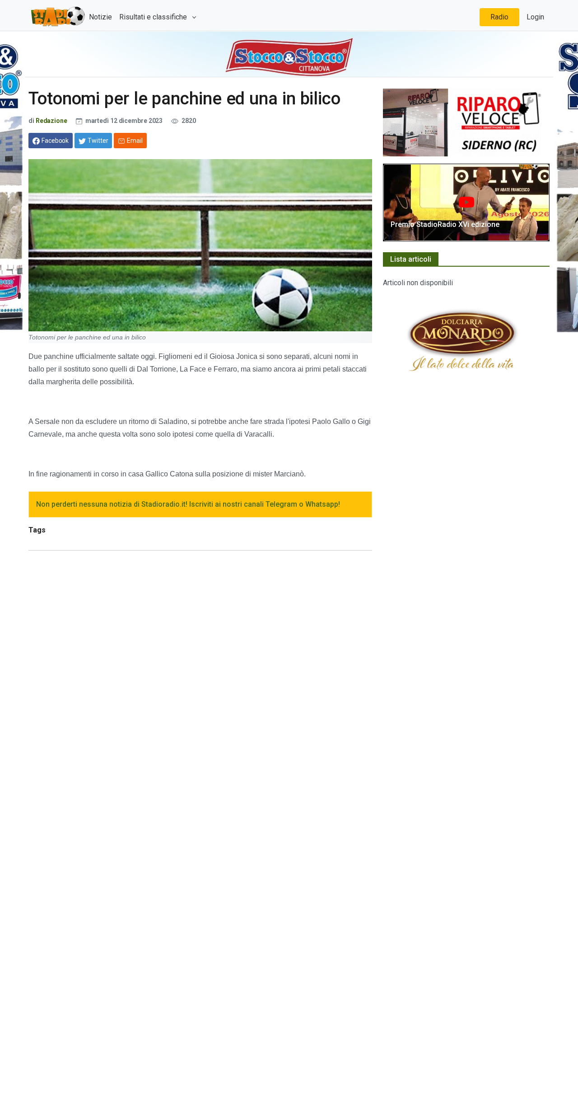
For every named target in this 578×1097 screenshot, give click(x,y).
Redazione (51, 120)
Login (535, 17)
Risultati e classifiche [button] (154, 17)
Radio (499, 17)
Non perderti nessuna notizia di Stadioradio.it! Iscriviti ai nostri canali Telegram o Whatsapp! (188, 504)
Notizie (100, 17)
